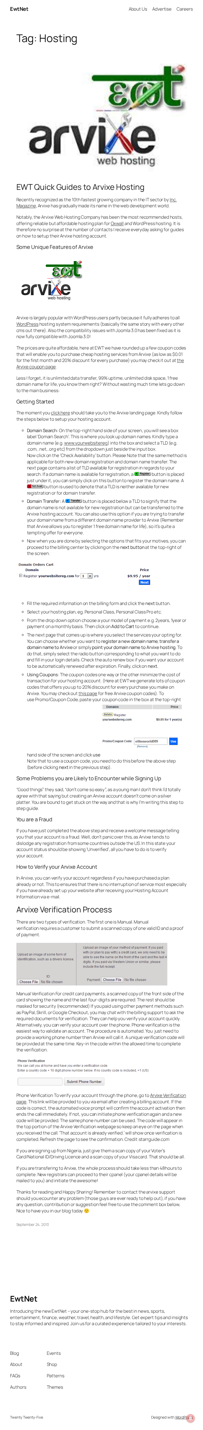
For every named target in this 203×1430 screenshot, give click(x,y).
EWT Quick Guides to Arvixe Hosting (80, 186)
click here (60, 413)
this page (88, 693)
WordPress (27, 324)
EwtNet (19, 8)
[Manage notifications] (190, 1418)
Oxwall (117, 223)
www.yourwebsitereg (86, 443)
